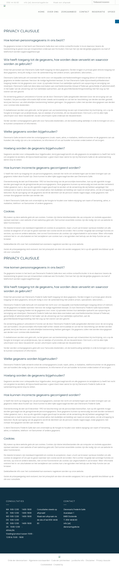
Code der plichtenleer (60, 560)
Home (41, 12)
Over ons (53, 12)
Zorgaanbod (69, 12)
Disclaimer (90, 560)
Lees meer (79, 565)
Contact (84, 12)
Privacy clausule (103, 560)
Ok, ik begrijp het (92, 565)
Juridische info (78, 560)
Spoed (111, 12)
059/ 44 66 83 (12, 3)
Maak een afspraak (61, 3)
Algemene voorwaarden (39, 560)
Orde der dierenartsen (17, 560)
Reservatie (98, 12)
